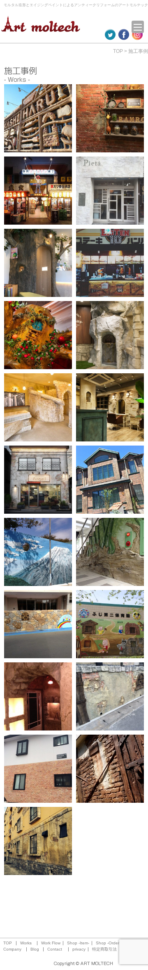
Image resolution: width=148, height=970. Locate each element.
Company (12, 949)
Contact (54, 949)
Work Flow (50, 943)
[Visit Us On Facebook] (123, 36)
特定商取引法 (104, 949)
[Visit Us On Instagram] (137, 36)
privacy (79, 949)
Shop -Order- (108, 943)
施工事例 (138, 51)
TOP (118, 51)
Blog (34, 949)
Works (26, 943)
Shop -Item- (78, 943)
